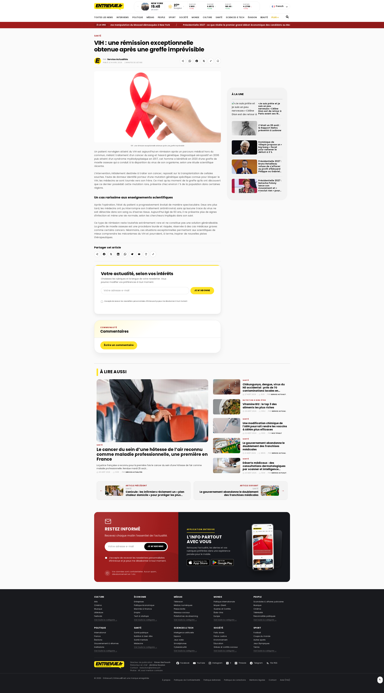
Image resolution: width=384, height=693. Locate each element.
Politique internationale (224, 601)
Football (257, 632)
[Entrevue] (112, 6)
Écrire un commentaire (119, 345)
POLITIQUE (137, 17)
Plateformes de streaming (186, 616)
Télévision (178, 601)
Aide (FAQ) (285, 680)
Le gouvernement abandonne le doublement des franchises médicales (264, 446)
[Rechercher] (287, 17)
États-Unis (218, 612)
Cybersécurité (180, 647)
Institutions (99, 647)
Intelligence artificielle (184, 632)
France (97, 636)
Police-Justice (220, 636)
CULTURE (207, 17)
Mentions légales (257, 680)
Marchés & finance (143, 609)
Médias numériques (183, 605)
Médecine (138, 643)
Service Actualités (117, 59)
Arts (96, 601)
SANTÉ (219, 17)
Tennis (256, 647)
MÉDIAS (150, 17)
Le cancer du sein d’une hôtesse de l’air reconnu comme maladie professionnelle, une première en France (152, 454)
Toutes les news (103, 17)
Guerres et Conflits (222, 609)
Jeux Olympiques (261, 643)
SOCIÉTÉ (183, 17)
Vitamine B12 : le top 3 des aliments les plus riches (260, 406)
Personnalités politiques (264, 616)
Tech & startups (141, 616)
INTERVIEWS (122, 17)
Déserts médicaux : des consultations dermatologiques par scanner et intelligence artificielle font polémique (264, 468)
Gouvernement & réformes (106, 643)
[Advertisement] (257, 60)
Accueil (97, 30)
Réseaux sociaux (182, 612)
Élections (98, 640)
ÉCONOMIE (140, 597)
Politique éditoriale (212, 680)
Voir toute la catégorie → (105, 620)
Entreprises (139, 601)
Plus (275, 17)
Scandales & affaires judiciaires (268, 601)
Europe (217, 616)
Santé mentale (141, 640)
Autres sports (259, 640)
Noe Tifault (277, 433)
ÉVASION (252, 17)
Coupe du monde (261, 636)
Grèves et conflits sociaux (226, 647)
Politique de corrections (235, 680)
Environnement (220, 640)
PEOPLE (161, 17)
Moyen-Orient (220, 605)
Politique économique (144, 605)
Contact (272, 680)
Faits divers (219, 632)
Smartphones (180, 643)
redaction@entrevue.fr (150, 667)
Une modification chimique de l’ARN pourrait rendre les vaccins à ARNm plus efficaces (265, 426)
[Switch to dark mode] (380, 680)
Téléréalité (258, 612)
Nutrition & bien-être (254, 400)
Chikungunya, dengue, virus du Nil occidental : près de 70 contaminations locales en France (264, 389)
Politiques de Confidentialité (187, 680)
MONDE (195, 17)
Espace (177, 636)
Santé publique (141, 632)
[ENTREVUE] (109, 666)
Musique (98, 609)
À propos (166, 680)
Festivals (98, 616)
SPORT (172, 17)
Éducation (218, 643)
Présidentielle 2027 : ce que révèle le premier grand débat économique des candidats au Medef (222, 25)
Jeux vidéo (179, 640)
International (100, 632)
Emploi (137, 612)
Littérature (98, 612)
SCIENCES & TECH (235, 17)
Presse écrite (179, 609)
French (280, 6)
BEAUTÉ (264, 17)
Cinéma (98, 605)
